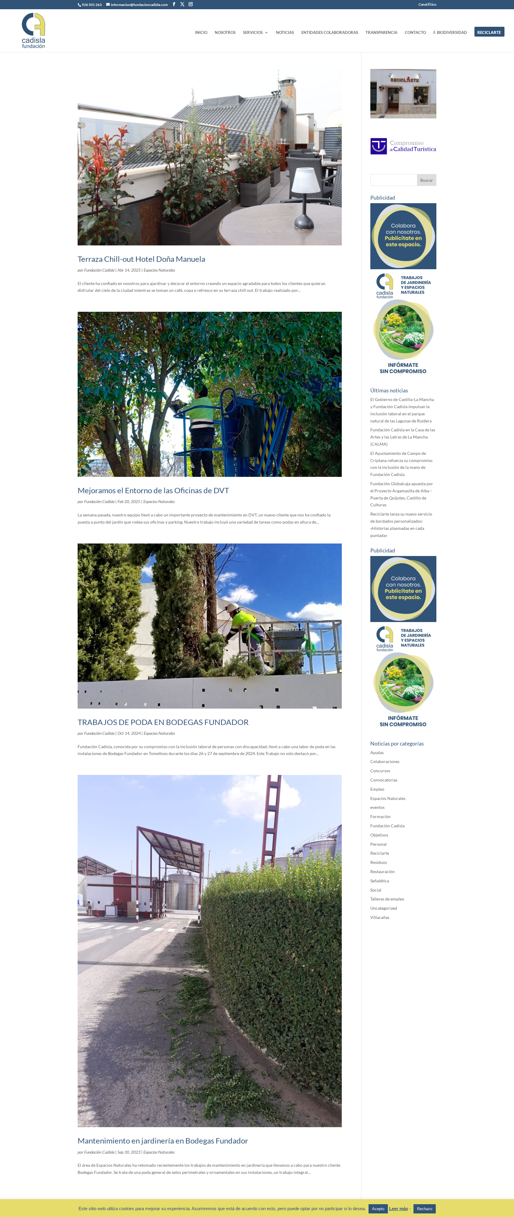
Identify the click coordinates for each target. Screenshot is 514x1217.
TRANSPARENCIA (381, 32)
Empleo (377, 789)
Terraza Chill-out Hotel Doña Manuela (141, 259)
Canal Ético (427, 5)
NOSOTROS (225, 32)
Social (375, 889)
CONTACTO (415, 32)
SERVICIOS (253, 32)
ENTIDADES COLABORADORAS (329, 32)
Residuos (378, 862)
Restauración (382, 871)
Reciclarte (379, 853)
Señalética (379, 880)
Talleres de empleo (387, 898)
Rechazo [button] (424, 1209)
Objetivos (379, 834)
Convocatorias (383, 779)
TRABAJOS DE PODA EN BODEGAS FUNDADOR (163, 722)
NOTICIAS (285, 32)
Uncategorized (383, 908)
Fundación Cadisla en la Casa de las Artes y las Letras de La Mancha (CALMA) (402, 437)
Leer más (398, 1208)
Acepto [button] (378, 1209)
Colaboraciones (384, 761)
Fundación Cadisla (99, 269)
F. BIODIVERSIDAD (450, 32)
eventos (377, 807)
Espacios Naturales (159, 269)
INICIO (201, 32)
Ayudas (377, 752)
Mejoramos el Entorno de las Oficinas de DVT (153, 490)
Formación (380, 816)
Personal (378, 844)
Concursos (380, 770)
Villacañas (379, 917)
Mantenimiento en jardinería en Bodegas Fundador (163, 1140)
